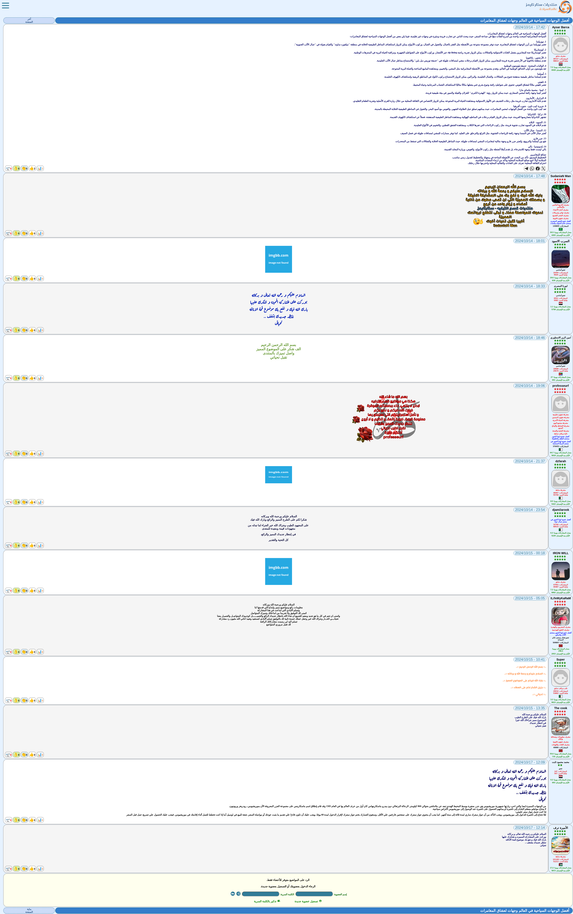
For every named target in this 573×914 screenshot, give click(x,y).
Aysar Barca (560, 27)
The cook (560, 708)
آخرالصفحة (29, 20)
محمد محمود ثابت (560, 762)
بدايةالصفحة (29, 910)
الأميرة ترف (560, 827)
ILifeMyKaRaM (560, 598)
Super (560, 659)
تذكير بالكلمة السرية (267, 901)
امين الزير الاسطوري (560, 337)
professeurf (560, 385)
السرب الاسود (561, 241)
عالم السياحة (548, 9)
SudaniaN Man (560, 176)
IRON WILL (561, 553)
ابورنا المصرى (560, 286)
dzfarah (560, 461)
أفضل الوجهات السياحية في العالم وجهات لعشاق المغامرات (524, 20)
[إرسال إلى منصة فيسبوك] (537, 168)
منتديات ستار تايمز (541, 4)
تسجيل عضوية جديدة (308, 901)
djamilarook (560, 509)
